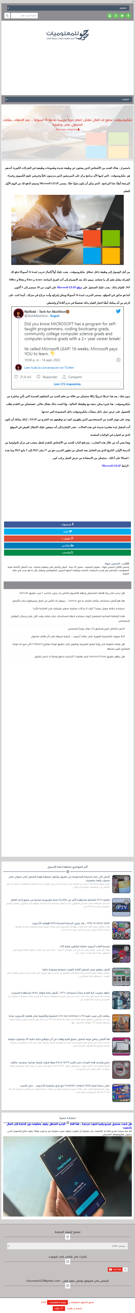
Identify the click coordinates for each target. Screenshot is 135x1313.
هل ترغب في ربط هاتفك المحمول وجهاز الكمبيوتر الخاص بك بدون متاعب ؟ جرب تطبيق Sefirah (72, 593)
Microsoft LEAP (111, 465)
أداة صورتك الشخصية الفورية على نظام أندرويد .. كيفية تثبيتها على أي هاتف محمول (78, 636)
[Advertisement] (67, 65)
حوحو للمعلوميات (57, 1302)
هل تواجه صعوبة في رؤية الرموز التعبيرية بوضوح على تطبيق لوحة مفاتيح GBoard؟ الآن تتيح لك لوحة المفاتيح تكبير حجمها (71, 646)
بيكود (57, 1308)
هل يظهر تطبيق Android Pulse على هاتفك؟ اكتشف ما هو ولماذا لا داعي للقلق (80, 656)
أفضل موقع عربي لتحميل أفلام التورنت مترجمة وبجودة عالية (76, 969)
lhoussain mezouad (67, 129)
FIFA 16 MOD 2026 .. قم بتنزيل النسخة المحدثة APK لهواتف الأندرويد (71, 923)
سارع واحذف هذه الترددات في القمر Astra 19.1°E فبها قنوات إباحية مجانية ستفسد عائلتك (60, 1062)
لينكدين (66, 545)
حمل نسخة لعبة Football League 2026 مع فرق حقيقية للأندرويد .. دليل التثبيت (65, 1085)
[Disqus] (67, 711)
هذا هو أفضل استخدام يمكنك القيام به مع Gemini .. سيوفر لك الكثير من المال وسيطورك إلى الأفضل (68, 600)
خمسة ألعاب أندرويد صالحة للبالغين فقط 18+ (85, 946)
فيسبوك (67, 524)
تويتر (66, 531)
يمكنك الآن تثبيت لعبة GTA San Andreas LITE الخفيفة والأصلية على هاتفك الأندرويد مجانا (59, 1016)
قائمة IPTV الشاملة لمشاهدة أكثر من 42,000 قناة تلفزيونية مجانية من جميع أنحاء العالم (60, 899)
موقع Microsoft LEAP (69, 287)
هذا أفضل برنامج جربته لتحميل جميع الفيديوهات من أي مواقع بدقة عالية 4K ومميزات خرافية (59, 1039)
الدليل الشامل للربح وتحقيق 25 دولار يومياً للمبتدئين (96, 628)
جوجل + (66, 538)
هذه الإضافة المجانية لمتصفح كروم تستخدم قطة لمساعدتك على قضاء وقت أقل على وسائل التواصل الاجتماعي (70, 618)
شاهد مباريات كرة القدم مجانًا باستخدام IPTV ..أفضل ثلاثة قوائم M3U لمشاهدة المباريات (60, 992)
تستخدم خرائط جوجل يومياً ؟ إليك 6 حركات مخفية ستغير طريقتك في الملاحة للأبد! (79, 608)
